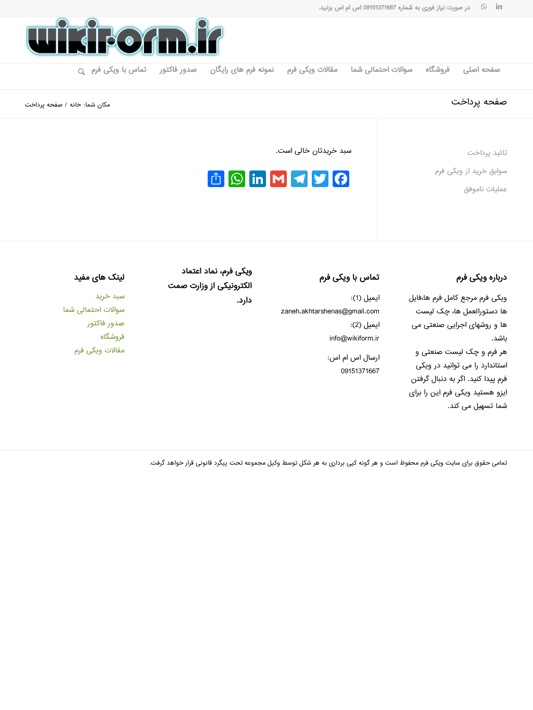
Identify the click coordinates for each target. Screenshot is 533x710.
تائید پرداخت (487, 153)
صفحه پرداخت (479, 102)
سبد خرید (109, 296)
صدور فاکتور (105, 323)
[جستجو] (78, 76)
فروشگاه (112, 337)
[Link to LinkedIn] (499, 8)
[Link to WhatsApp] (483, 8)
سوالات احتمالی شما (93, 310)
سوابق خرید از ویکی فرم (471, 171)
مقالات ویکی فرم (99, 350)
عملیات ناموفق (485, 189)
